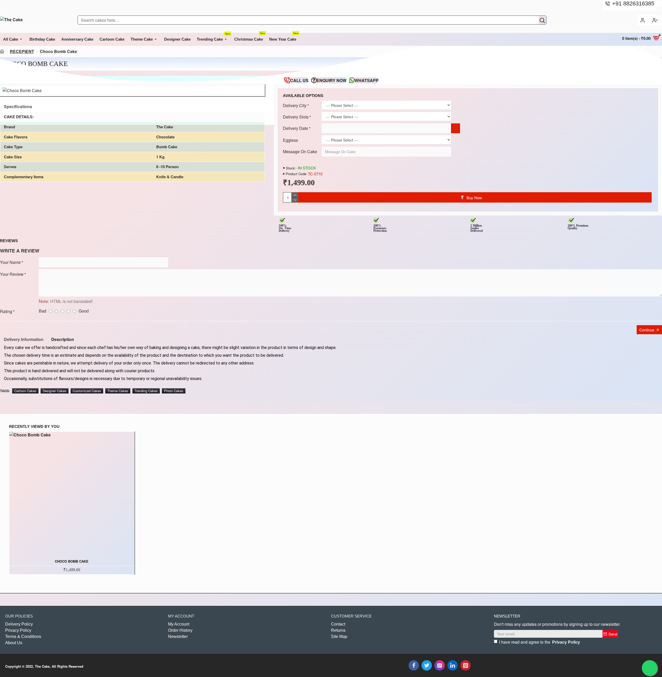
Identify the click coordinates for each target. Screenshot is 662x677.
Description (62, 339)
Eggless (290, 140)
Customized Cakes (87, 390)
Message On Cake (300, 151)
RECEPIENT (22, 51)
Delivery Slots (296, 117)
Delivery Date (295, 128)
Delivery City (294, 105)
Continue (646, 329)
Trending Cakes (146, 390)
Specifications (18, 106)
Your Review (12, 274)
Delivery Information (23, 339)
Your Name (10, 262)
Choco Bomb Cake (71, 561)
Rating (6, 311)
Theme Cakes (117, 390)
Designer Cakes (54, 390)
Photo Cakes (173, 390)
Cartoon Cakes (25, 390)
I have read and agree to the (539, 642)
